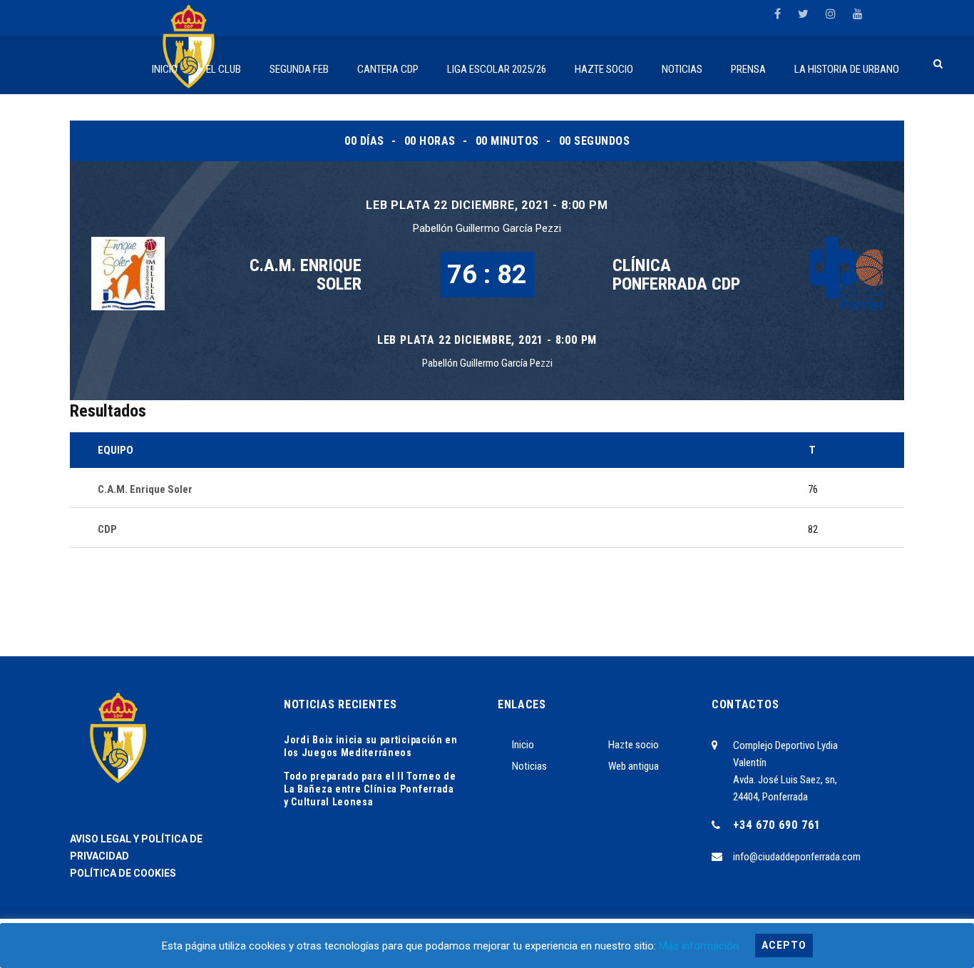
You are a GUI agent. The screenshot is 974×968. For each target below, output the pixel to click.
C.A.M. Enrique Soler (306, 274)
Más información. (700, 945)
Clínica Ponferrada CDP (676, 274)
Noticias (529, 766)
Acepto (784, 945)
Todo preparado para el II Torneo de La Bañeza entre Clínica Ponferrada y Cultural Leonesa (370, 788)
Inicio (523, 744)
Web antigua (633, 766)
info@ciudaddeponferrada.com (797, 856)
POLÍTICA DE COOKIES (123, 873)
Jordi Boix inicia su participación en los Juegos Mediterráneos (371, 746)
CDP (107, 529)
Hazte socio (633, 744)
